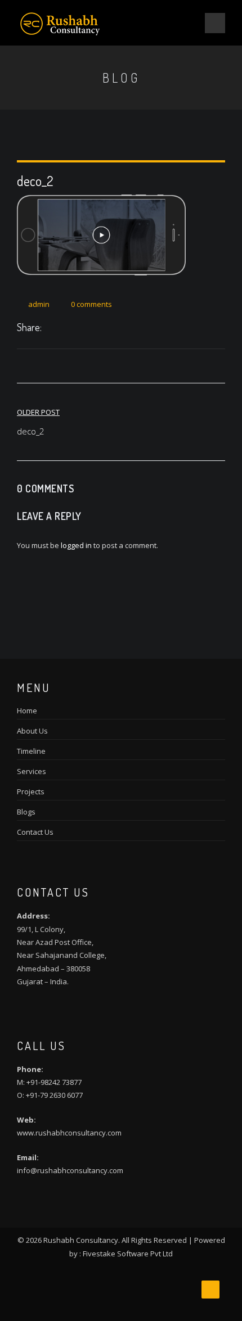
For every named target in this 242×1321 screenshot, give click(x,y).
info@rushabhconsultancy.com (70, 1170)
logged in (76, 545)
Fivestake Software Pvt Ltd (128, 1253)
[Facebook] (50, 328)
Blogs (26, 812)
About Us (32, 731)
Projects (30, 791)
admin (39, 304)
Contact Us (35, 832)
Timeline (31, 751)
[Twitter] (62, 328)
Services (31, 771)
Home (27, 710)
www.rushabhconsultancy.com (69, 1133)
